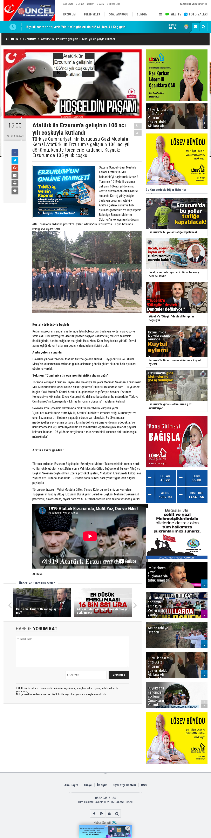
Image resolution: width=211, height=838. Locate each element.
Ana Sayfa (68, 3)
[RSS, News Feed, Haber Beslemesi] (102, 814)
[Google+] (15, 168)
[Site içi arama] (203, 27)
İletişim (102, 785)
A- (138, 133)
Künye (87, 785)
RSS (144, 785)
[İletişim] (195, 27)
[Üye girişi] (109, 814)
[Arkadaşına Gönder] (15, 175)
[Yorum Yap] (15, 190)
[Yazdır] (15, 183)
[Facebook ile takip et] (94, 814)
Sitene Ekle (114, 3)
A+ (138, 126)
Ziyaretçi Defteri (124, 785)
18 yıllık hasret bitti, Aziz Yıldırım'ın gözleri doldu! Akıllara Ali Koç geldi (75, 23)
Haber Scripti (102, 823)
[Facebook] (15, 152)
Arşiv (101, 3)
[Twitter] (15, 160)
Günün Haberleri (86, 3)
